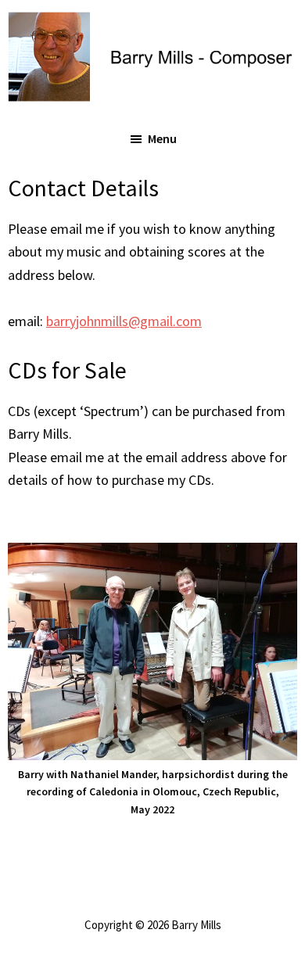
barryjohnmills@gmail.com (124, 321)
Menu (162, 138)
